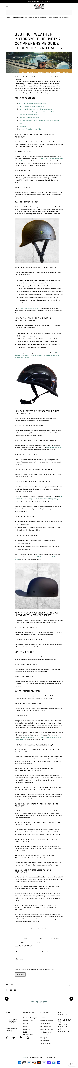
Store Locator (44, 1040)
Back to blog (38, 939)
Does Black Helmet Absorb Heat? (29, 117)
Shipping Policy (45, 1023)
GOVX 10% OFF (28, 1035)
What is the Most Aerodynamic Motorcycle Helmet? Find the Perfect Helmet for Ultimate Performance (38, 355)
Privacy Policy (44, 1038)
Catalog (25, 1023)
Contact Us (26, 1029)
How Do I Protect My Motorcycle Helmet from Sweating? (36, 112)
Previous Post (23, 939)
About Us (26, 1026)
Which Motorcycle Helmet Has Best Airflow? (33, 103)
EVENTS (25, 1032)
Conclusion (22, 126)
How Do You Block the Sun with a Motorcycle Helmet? (36, 109)
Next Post (55, 939)
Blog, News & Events (18, 17)
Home (8, 17)
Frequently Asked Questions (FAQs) (30, 129)
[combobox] (39, 12)
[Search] (70, 12)
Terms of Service (45, 1043)
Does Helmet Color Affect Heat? (29, 115)
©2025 (23, 1057)
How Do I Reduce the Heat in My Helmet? (32, 106)
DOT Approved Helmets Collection (28, 308)
